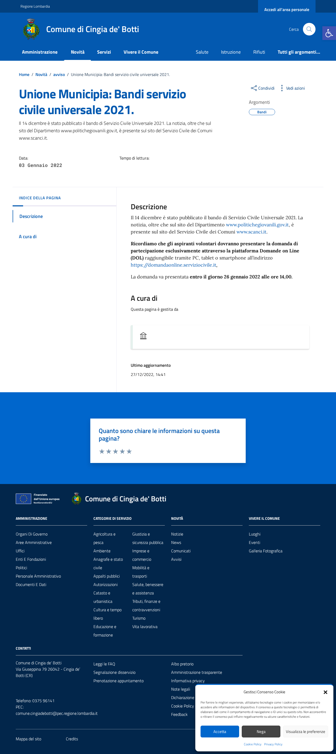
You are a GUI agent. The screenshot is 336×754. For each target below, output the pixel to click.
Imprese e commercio (141, 555)
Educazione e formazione (104, 630)
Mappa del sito (28, 739)
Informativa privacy (188, 680)
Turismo (138, 618)
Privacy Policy (273, 744)
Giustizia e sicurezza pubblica (147, 538)
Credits (72, 739)
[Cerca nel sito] (309, 29)
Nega (261, 731)
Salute (202, 51)
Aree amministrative (34, 542)
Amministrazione (39, 51)
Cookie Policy (252, 744)
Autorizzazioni (105, 584)
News (176, 542)
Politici (21, 567)
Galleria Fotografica (265, 551)
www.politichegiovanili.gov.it (257, 225)
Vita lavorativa (145, 626)
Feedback (179, 714)
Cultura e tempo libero (107, 614)
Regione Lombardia (35, 6)
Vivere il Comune (141, 51)
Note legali (180, 689)
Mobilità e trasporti (140, 571)
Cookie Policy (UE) (186, 706)
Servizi (104, 51)
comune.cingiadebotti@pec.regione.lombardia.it (57, 713)
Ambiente (102, 551)
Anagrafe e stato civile (108, 563)
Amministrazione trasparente (196, 672)
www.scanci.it (251, 232)
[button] (329, 33)
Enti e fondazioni (31, 559)
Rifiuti (259, 51)
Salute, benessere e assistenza (147, 588)
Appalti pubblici (106, 576)
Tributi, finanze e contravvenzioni (146, 605)
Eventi (254, 542)
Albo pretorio (182, 664)
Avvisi (176, 559)
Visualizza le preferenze (305, 731)
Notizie (177, 534)
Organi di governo (32, 534)
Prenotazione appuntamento (118, 680)
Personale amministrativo (38, 576)
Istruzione (231, 51)
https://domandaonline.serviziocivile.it (173, 265)
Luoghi (254, 534)
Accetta (219, 731)
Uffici (20, 551)
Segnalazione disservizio (114, 672)
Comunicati (181, 551)
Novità (78, 51)
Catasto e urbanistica (102, 597)
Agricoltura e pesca (104, 538)
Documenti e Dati (31, 584)
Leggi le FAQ (104, 664)
